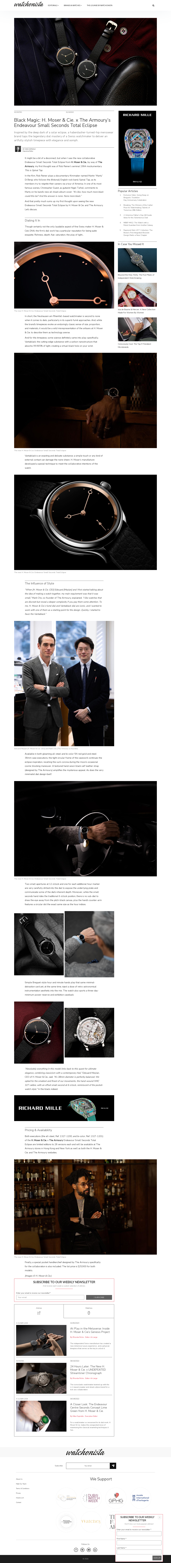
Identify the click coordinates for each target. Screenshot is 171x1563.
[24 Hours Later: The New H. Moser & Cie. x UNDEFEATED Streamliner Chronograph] (41, 1378)
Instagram (82, 1550)
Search (153, 5)
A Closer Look (22, 1323)
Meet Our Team (21, 1484)
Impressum (20, 1498)
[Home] (29, 3)
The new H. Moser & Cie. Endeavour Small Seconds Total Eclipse (40, 311)
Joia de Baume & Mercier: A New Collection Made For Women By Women (136, 311)
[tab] (39, 1311)
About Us (19, 1479)
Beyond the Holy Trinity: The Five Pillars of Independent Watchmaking (136, 276)
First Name (121, 1539)
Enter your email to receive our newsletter (33, 1293)
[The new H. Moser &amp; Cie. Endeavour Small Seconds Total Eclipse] (64, 275)
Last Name (121, 1548)
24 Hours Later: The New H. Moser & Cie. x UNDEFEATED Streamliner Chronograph (88, 1370)
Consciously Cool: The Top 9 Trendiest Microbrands (134, 346)
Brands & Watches (72, 5)
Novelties (18, 112)
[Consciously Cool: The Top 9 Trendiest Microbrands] (137, 329)
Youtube (89, 1550)
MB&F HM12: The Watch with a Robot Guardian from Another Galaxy (138, 223)
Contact (18, 1502)
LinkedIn (95, 1550)
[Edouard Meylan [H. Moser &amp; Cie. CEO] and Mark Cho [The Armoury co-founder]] (64, 683)
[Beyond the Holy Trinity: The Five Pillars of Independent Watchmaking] (137, 260)
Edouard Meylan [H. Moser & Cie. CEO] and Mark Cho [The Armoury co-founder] (46, 748)
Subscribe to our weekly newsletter (64, 1282)
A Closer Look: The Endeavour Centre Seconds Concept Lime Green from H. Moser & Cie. (88, 1407)
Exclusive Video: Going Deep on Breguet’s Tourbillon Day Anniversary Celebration (136, 197)
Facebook (76, 1550)
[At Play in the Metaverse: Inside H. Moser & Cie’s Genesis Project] (41, 1340)
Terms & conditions (22, 1489)
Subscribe (59, 1466)
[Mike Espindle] (18, 149)
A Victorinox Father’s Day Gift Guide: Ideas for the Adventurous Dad (138, 216)
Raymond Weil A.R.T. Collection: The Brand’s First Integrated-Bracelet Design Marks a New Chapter (138, 232)
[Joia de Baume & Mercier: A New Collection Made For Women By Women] (137, 294)
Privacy (18, 1493)
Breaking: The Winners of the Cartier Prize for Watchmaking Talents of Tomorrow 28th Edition (138, 207)
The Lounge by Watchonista (99, 5)
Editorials (53, 5)
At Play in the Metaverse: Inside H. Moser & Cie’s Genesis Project (90, 1330)
